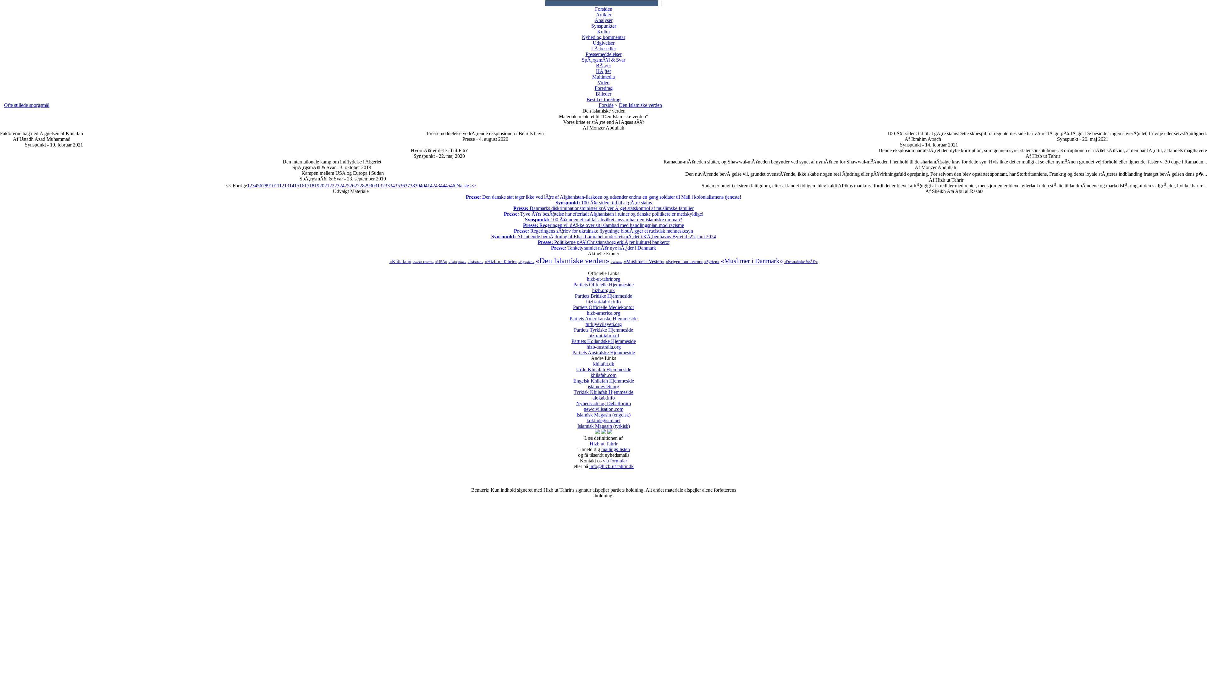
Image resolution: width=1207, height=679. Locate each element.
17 (306, 185)
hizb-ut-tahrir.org (603, 281)
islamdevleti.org (603, 389)
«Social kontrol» (423, 262)
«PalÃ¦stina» (457, 262)
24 (341, 185)
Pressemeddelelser (604, 54)
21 (326, 185)
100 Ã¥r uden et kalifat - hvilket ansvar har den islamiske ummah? (603, 219)
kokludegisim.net (603, 423)
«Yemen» (616, 262)
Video (603, 82)
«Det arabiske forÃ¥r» (801, 262)
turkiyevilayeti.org (603, 327)
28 (362, 185)
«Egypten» (526, 262)
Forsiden (603, 9)
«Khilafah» (400, 261)
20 (321, 185)
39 (417, 185)
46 (452, 185)
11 (277, 185)
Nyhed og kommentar (603, 37)
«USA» (441, 261)
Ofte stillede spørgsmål (26, 105)
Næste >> (466, 185)
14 (291, 185)
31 (377, 185)
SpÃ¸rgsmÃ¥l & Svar (603, 60)
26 (352, 185)
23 (336, 185)
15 (296, 185)
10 (272, 185)
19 (316, 185)
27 (357, 185)
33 (387, 185)
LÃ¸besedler (603, 48)
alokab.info (603, 400)
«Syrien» (711, 261)
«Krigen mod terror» (684, 261)
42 (432, 185)
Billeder (603, 94)
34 (392, 185)
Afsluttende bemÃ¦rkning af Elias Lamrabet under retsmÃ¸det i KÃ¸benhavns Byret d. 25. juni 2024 (603, 236)
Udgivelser (604, 43)
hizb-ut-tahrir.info (603, 304)
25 (347, 185)
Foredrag (604, 88)
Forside (606, 105)
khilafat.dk (603, 366)
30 (372, 185)
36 (402, 185)
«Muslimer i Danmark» (752, 261)
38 (412, 185)
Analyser (604, 20)
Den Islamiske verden (640, 105)
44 (442, 185)
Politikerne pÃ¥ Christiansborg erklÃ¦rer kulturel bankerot (604, 242)
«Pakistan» (475, 262)
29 (367, 185)
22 (331, 185)
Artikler (603, 14)
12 (281, 185)
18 (311, 185)
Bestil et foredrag (603, 99)
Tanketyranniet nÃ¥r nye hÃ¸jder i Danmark (603, 248)
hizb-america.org (603, 315)
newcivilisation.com (603, 411)
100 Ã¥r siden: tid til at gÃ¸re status (603, 202)
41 (427, 185)
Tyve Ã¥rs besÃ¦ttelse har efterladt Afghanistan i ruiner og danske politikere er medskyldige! (603, 214)
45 (447, 185)
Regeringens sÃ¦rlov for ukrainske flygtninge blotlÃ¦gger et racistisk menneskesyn (603, 231)
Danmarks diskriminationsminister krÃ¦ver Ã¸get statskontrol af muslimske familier (603, 208)
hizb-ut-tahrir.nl (603, 338)
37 (407, 185)
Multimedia (603, 77)
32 (382, 185)
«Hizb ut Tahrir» (501, 261)
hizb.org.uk (603, 293)
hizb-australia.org (603, 349)
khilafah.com (603, 378)
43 (437, 185)
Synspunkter (603, 26)
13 (286, 185)
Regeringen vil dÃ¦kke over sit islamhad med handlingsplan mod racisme (603, 225)
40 (422, 185)
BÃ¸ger (603, 65)
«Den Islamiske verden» (572, 261)
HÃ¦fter (603, 71)
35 (397, 185)
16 (301, 185)
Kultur (603, 31)
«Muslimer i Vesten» (644, 261)
